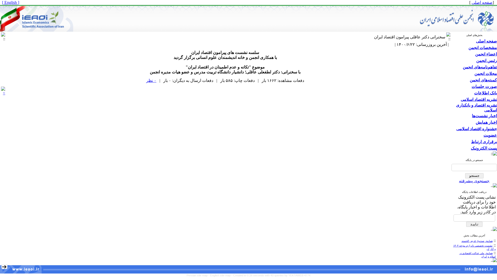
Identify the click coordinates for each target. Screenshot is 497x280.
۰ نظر (151, 80)
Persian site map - (198, 275)
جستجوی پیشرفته (474, 181)
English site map (220, 275)
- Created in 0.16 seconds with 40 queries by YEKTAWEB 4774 (270, 275)
